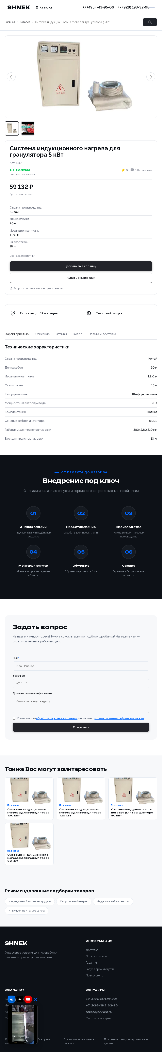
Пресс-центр (94, 975)
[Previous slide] (11, 76)
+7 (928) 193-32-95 (133, 7)
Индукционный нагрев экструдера (29, 901)
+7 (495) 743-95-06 (98, 7)
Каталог (46, 7)
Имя (16, 657)
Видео (78, 334)
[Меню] (152, 7)
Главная (10, 22)
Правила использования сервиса (79, 1041)
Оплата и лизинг (96, 956)
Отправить (81, 727)
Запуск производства (100, 969)
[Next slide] (150, 76)
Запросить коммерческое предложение (38, 288)
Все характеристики (22, 255)
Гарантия (92, 962)
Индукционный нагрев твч (113, 901)
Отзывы (61, 334)
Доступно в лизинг (21, 194)
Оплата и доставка (102, 334)
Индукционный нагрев (74, 901)
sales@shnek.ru (99, 1012)
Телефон (19, 675)
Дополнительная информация (32, 693)
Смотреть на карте (98, 1018)
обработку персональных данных (56, 718)
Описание (42, 334)
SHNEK (18, 7)
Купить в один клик (81, 278)
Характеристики (17, 334)
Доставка (92, 950)
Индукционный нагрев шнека (26, 910)
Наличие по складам (22, 174)
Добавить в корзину (81, 266)
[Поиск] (150, 22)
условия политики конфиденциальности (119, 718)
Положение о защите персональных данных (126, 1041)
